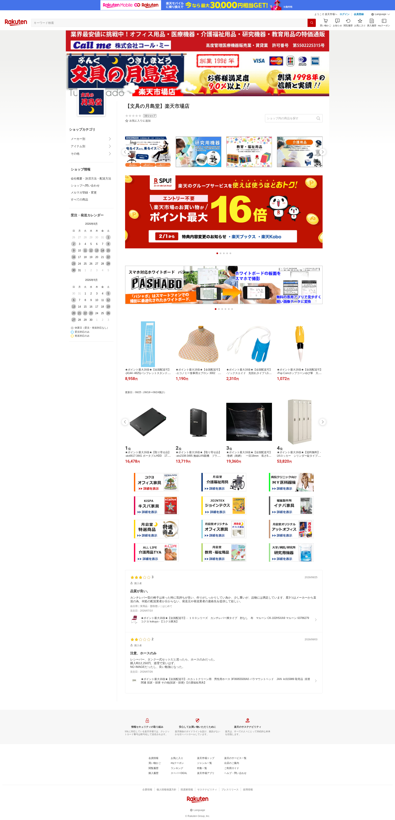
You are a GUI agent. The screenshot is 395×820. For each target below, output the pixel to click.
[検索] (312, 23)
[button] (380, 14)
